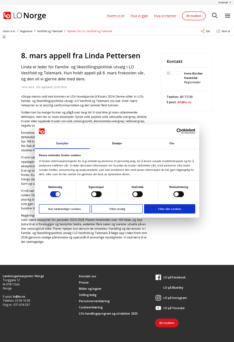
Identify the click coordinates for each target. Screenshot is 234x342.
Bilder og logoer (90, 289)
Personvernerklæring (94, 301)
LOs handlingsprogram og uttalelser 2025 (108, 313)
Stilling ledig (87, 295)
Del (208, 31)
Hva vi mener (165, 15)
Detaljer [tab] (117, 143)
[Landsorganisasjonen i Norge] (25, 15)
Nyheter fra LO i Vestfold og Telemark (89, 31)
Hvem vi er (116, 15)
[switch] (96, 194)
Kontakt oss (87, 276)
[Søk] (214, 15)
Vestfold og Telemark (50, 31)
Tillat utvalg (117, 208)
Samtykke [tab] (62, 143)
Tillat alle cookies (169, 208)
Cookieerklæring (91, 307)
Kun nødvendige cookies (64, 208)
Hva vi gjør (139, 15)
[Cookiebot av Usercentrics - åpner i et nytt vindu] (179, 131)
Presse (84, 282)
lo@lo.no (19, 296)
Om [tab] (171, 143)
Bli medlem (193, 16)
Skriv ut (226, 31)
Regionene (26, 31)
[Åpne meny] (227, 15)
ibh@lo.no (184, 102)
